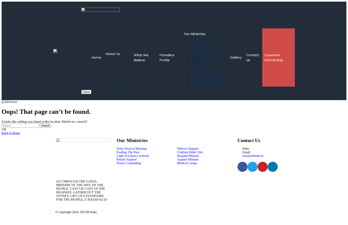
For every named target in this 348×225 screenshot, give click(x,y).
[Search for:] (21, 125)
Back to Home (11, 133)
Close (86, 91)
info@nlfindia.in (252, 156)
